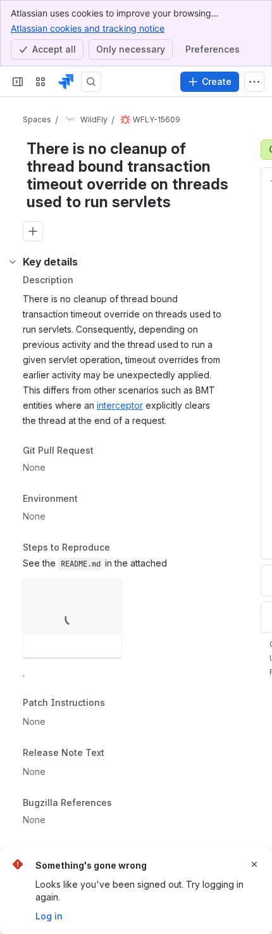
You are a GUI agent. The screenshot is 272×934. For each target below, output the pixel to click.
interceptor (120, 405)
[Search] (91, 82)
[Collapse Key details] (12, 261)
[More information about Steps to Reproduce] (123, 548)
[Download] (108, 592)
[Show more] (254, 82)
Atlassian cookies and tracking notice (87, 28)
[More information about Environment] (90, 500)
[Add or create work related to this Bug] (33, 231)
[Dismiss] (254, 864)
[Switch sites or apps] (40, 82)
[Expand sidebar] (18, 82)
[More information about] (113, 704)
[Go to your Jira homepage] (66, 82)
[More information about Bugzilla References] (125, 803)
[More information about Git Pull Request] (106, 451)
